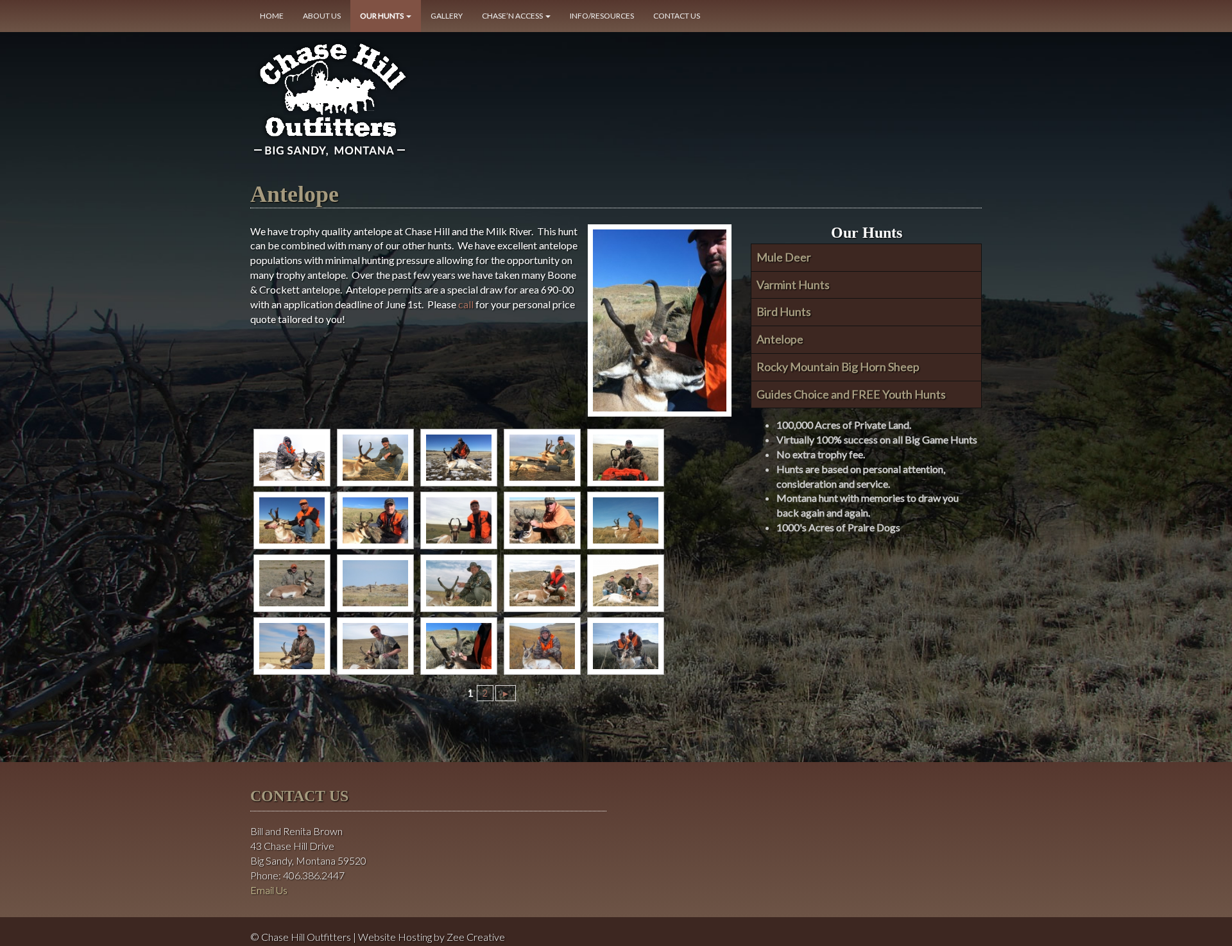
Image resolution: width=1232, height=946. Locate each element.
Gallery (447, 16)
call (466, 304)
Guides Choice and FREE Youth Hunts (851, 394)
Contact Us (676, 16)
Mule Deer (784, 257)
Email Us (268, 890)
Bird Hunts (784, 311)
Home (272, 16)
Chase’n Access (513, 16)
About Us (322, 16)
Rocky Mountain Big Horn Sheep (838, 367)
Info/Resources (602, 16)
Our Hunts (382, 16)
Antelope (780, 339)
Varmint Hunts (793, 285)
